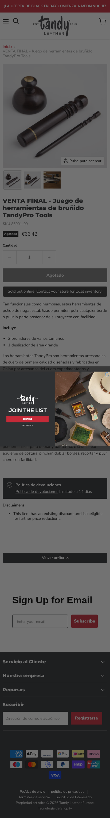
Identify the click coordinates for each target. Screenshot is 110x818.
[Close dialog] (107, 374)
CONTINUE (27, 419)
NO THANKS (27, 425)
